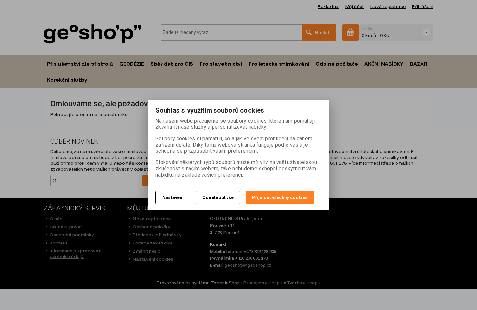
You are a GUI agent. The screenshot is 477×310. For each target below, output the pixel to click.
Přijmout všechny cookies (280, 197)
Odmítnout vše (218, 197)
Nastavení (173, 197)
